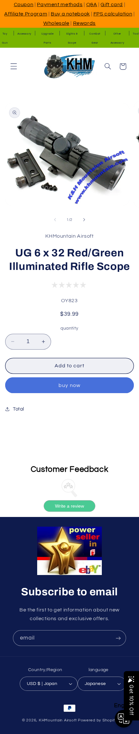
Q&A (91, 4)
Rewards (84, 23)
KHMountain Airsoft (58, 720)
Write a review (69, 506)
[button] (13, 66)
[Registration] (118, 638)
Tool (136, 33)
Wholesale (56, 23)
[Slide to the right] (84, 220)
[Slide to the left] (55, 220)
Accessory (24, 33)
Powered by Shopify (97, 720)
